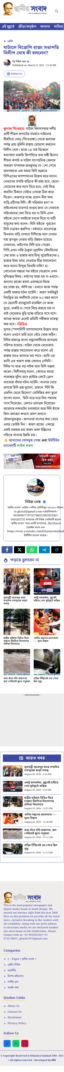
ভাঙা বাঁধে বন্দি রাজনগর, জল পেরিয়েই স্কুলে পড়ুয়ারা (17, 680)
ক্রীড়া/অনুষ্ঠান (27, 26)
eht (53, 1060)
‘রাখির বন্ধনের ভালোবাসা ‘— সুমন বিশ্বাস (46, 639)
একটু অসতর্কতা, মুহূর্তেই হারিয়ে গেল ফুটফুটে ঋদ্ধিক (47, 599)
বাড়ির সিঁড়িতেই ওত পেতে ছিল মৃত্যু (46, 680)
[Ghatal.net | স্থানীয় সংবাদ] (26, 9)
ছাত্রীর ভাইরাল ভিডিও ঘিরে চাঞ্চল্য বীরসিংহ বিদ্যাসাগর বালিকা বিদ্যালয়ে (16, 641)
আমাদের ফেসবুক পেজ (25, 440)
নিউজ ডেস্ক (21, 61)
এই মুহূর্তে (8, 26)
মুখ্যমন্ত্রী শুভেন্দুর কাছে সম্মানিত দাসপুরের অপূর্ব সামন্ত (15, 601)
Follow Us (16, 74)
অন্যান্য (45, 26)
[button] (56, 11)
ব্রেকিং (10, 41)
